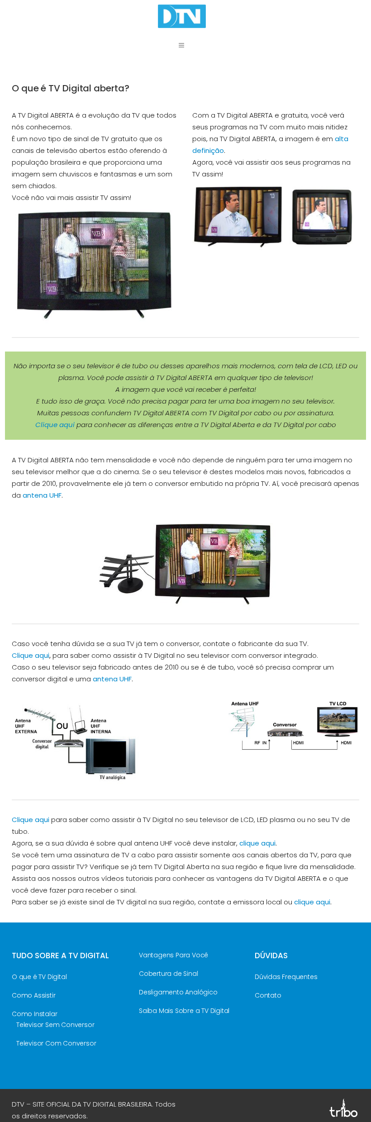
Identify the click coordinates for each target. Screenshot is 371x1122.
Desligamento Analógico (178, 992)
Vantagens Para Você (173, 955)
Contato (268, 995)
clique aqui (257, 843)
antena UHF (42, 495)
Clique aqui (55, 424)
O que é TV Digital (39, 976)
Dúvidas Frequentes (286, 976)
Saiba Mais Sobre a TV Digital (184, 1010)
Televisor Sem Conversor (55, 1024)
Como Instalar (34, 1013)
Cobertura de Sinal (168, 973)
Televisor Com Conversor (56, 1043)
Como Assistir (33, 995)
